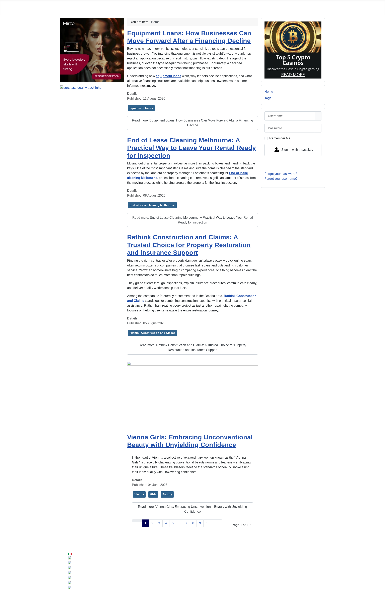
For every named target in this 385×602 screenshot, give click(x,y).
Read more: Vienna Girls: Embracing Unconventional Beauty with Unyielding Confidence (192, 509)
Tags (267, 98)
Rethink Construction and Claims (152, 332)
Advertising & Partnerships (304, 567)
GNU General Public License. (229, 575)
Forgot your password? (280, 173)
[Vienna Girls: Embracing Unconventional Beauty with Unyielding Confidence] (192, 395)
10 (208, 523)
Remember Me (279, 138)
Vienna (139, 494)
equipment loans (141, 108)
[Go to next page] (214, 520)
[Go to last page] (219, 520)
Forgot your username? (281, 178)
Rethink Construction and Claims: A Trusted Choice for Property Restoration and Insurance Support (189, 245)
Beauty (167, 494)
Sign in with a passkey (297, 149)
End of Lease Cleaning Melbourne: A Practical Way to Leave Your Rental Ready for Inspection (191, 148)
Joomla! (149, 575)
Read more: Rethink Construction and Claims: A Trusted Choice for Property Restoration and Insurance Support (192, 347)
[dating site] (92, 49)
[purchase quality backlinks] (80, 87)
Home (268, 91)
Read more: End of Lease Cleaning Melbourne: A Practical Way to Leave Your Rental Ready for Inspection (192, 220)
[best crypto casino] (292, 49)
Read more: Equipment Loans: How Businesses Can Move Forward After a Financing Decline (192, 123)
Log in (293, 163)
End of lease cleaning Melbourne (152, 205)
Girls (153, 494)
